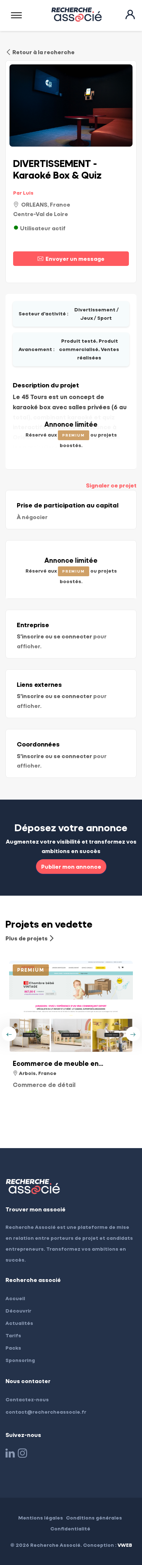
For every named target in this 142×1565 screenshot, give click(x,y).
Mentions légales (40, 1517)
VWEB (125, 1545)
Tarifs (13, 1335)
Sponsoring (20, 1360)
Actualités (19, 1323)
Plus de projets (27, 938)
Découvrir (18, 1310)
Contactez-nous (27, 1399)
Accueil (15, 1298)
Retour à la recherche (43, 51)
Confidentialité (70, 1528)
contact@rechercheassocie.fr (45, 1412)
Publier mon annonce (71, 866)
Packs (13, 1348)
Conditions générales (94, 1517)
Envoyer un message (73, 258)
